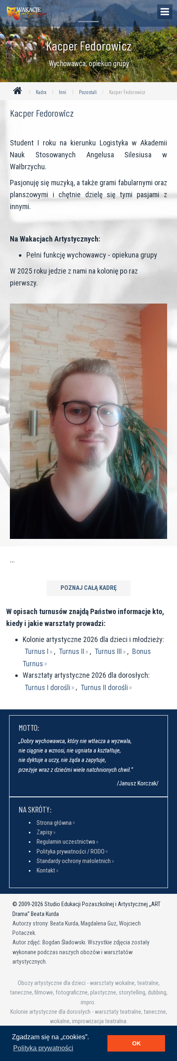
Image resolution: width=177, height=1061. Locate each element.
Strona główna (54, 822)
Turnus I (37, 651)
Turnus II (71, 651)
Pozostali (88, 92)
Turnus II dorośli (104, 687)
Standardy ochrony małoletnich (74, 861)
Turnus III (108, 651)
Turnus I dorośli (47, 687)
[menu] (165, 12)
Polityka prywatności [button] (43, 1048)
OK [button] (136, 1043)
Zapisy (44, 832)
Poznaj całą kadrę (88, 587)
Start (19, 92)
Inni (62, 92)
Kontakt (46, 870)
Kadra (41, 92)
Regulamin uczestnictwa (66, 841)
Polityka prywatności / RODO (71, 851)
